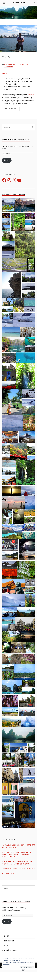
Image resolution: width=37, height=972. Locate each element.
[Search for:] (18, 127)
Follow (6, 160)
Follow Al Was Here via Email (16, 901)
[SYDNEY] (18, 52)
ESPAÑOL (5, 73)
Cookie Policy (6, 964)
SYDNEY (6, 57)
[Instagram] (9, 180)
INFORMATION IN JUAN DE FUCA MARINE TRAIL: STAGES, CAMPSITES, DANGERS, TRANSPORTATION (16, 854)
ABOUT (6, 946)
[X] (14, 180)
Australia (31, 94)
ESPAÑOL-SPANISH (11, 950)
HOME (6, 936)
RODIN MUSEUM (8, 873)
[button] (8, 201)
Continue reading (9, 109)
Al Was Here (18, 2)
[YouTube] (19, 180)
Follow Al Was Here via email (16, 140)
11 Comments (8, 66)
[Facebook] (4, 180)
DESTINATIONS (9, 941)
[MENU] (4, 2)
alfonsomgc (24, 64)
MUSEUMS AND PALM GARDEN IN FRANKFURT (18, 869)
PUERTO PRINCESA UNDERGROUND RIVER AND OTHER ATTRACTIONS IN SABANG (17, 862)
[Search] (32, 2)
